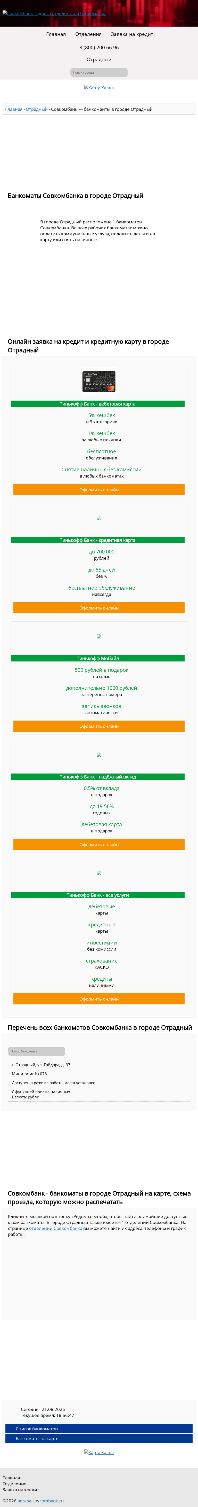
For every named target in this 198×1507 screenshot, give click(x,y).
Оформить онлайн (99, 490)
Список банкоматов (37, 1429)
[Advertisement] (99, 151)
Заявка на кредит (132, 34)
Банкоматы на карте (37, 1438)
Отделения (88, 34)
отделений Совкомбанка (55, 1228)
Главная (56, 34)
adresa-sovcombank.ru (41, 1501)
